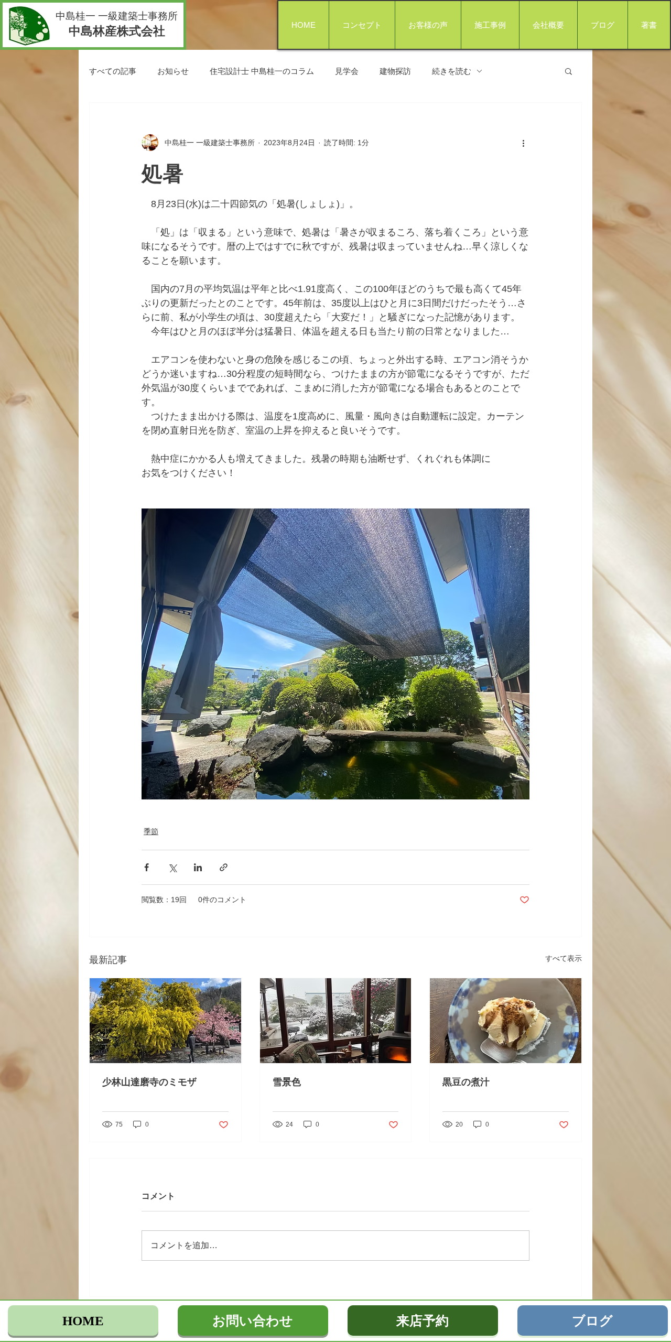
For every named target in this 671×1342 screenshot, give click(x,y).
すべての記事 (112, 71)
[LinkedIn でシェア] (198, 867)
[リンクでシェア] (224, 867)
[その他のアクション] (523, 142)
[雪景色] (336, 1020)
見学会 (347, 71)
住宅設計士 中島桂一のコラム (262, 71)
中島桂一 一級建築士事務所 (117, 15)
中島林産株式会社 (117, 31)
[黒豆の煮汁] (505, 1020)
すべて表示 (563, 958)
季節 (151, 831)
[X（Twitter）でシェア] (172, 867)
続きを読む (451, 71)
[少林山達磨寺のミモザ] (165, 1020)
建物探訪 (395, 71)
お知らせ (173, 71)
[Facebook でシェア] (146, 867)
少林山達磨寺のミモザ (149, 1082)
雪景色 (287, 1082)
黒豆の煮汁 (466, 1082)
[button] (568, 71)
